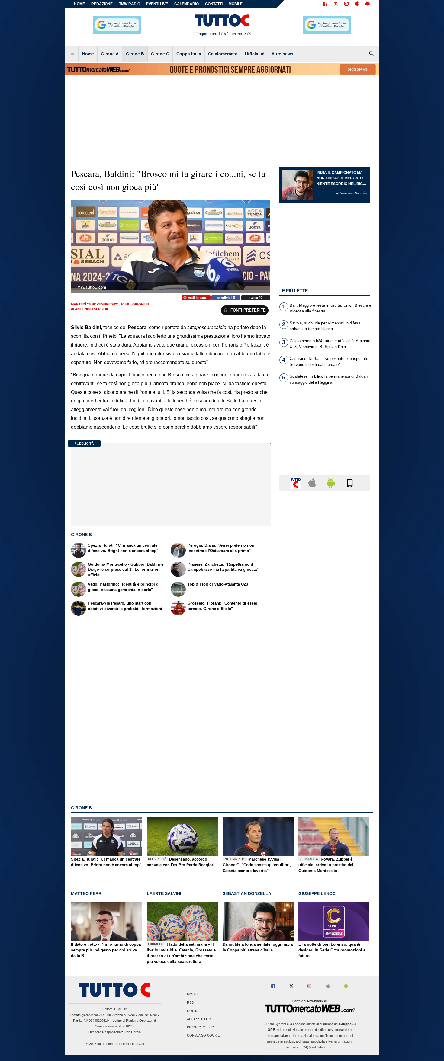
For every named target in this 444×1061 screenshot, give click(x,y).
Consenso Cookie (203, 1035)
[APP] (296, 482)
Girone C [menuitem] (160, 53)
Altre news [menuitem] (282, 53)
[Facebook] (325, 4)
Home (79, 4)
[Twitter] (336, 4)
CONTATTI (214, 4)
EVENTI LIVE (157, 4)
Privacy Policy (200, 1027)
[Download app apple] (357, 4)
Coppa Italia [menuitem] (188, 53)
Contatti (195, 1011)
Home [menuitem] (88, 53)
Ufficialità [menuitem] (255, 53)
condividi (225, 297)
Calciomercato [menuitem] (223, 53)
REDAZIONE (102, 4)
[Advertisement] (324, 729)
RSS (190, 1003)
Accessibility (199, 1019)
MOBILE (236, 4)
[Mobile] (349, 482)
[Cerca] (371, 54)
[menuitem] (72, 54)
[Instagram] (347, 4)
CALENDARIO (186, 4)
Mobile (193, 994)
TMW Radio (129, 4)
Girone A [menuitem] (110, 53)
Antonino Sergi (89, 309)
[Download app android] (367, 4)
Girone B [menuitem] (135, 53)
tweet (254, 297)
